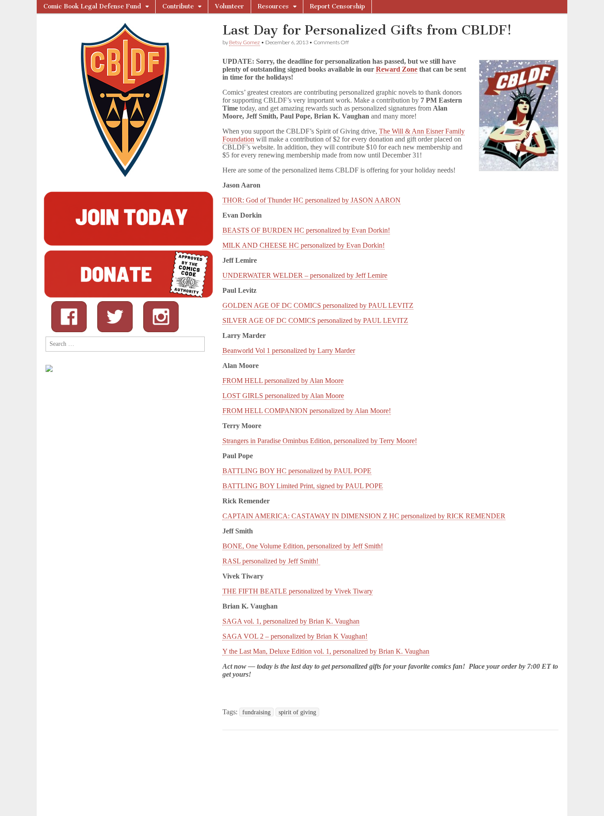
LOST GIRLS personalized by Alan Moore (283, 395)
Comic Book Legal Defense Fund (92, 6)
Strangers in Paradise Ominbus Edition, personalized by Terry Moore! (319, 440)
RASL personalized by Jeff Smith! (271, 561)
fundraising (256, 712)
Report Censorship (337, 6)
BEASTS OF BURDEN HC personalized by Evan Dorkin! (306, 230)
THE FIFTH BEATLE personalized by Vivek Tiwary (297, 591)
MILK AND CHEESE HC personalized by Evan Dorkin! (303, 245)
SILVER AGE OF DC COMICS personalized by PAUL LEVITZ (315, 320)
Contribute (178, 6)
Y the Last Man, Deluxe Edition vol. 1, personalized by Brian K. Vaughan (325, 651)
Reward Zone (396, 69)
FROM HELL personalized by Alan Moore (283, 380)
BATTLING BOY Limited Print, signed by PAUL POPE (302, 486)
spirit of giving (297, 712)
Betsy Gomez (244, 42)
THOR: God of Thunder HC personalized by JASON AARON (311, 200)
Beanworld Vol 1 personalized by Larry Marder (288, 350)
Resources (273, 6)
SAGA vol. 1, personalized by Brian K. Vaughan (290, 621)
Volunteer (229, 6)
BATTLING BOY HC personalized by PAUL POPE (296, 471)
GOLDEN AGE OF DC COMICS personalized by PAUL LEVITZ (317, 305)
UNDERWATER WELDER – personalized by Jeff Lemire (304, 275)
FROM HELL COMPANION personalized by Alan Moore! (306, 410)
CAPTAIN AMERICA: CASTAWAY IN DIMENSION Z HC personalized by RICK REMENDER (363, 516)
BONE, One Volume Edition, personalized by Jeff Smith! (302, 546)
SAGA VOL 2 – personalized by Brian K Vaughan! (294, 636)
